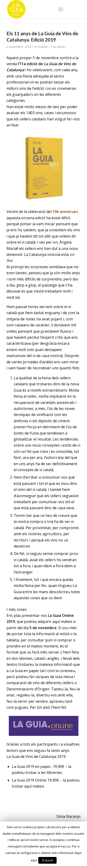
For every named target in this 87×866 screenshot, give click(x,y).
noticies (43, 47)
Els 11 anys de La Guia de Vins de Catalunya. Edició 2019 (42, 36)
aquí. (34, 860)
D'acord (47, 860)
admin (61, 47)
